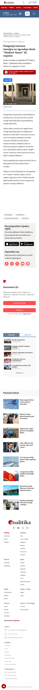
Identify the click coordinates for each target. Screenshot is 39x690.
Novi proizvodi (24, 609)
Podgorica (23, 542)
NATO (5, 539)
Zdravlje (22, 548)
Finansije (6, 563)
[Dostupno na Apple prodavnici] (12, 244)
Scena (6, 606)
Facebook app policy (10, 664)
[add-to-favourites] (34, 14)
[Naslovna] (4, 686)
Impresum (8, 645)
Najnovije (4, 7)
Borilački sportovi (25, 581)
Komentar (7, 536)
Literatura (7, 616)
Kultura (7, 603)
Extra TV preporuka (10, 675)
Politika (11, 7)
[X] (17, 264)
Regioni (22, 545)
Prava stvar (23, 552)
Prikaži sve (19, 373)
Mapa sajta (8, 661)
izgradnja (8, 215)
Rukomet (23, 569)
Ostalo (22, 584)
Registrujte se (27, 314)
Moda (5, 598)
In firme (22, 606)
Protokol (6, 542)
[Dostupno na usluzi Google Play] (27, 244)
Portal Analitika (7, 33)
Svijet (21, 595)
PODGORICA (20, 215)
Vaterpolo (23, 572)
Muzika (6, 609)
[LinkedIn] (28, 264)
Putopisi (22, 555)
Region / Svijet (25, 589)
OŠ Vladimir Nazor (11, 218)
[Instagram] (12, 264)
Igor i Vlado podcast (10, 672)
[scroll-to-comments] (27, 14)
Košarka (22, 566)
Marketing (7, 566)
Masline (25, 218)
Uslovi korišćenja (9, 658)
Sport (22, 559)
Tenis (21, 578)
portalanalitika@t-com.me (15, 637)
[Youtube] (22, 264)
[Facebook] (7, 264)
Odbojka (22, 575)
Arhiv (6, 649)
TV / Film (6, 613)
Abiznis (35, 7)
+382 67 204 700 (12, 634)
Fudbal (22, 563)
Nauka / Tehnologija (27, 603)
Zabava (6, 595)
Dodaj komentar (19, 303)
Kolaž (6, 589)
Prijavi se (19, 310)
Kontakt (7, 652)
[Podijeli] (20, 14)
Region (22, 592)
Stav (21, 536)
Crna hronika (27, 7)
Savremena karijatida (11, 620)
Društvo (18, 7)
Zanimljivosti (7, 592)
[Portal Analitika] (9, 2)
